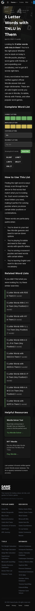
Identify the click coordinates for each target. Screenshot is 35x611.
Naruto (21, 535)
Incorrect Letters (11, 140)
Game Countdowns (25, 525)
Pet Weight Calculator (9, 546)
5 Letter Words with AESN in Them (17, 365)
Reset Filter (25, 151)
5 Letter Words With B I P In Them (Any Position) (17, 377)
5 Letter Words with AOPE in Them (17, 402)
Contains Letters (11, 131)
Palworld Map (23, 587)
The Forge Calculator (9, 549)
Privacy (14, 605)
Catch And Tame (7, 522)
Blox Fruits (5, 515)
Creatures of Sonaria (9, 525)
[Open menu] (7, 2)
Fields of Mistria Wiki (26, 562)
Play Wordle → (12, 454)
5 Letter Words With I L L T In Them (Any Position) (17, 329)
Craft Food (5, 529)
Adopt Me (5, 509)
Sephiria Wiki (23, 565)
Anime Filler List (7, 571)
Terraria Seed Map (25, 584)
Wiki (26, 2)
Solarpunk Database (26, 549)
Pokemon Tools (7, 574)
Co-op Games (23, 529)
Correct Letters (10, 114)
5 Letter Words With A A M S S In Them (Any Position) (17, 390)
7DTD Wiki (22, 575)
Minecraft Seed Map (8, 562)
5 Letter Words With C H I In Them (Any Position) (18, 306)
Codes (21, 2)
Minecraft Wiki (23, 519)
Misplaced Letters (11, 122)
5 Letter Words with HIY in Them (17, 318)
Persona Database (25, 568)
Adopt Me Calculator (8, 553)
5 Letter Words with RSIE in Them (17, 294)
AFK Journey (6, 532)
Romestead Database (26, 572)
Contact (26, 605)
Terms (20, 605)
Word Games (12, 11)
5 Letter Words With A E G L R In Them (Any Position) (17, 343)
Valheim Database (25, 546)
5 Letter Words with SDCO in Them (17, 355)
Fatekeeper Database (26, 558)
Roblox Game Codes (25, 512)
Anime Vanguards (8, 512)
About (8, 605)
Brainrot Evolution (8, 519)
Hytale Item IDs (24, 522)
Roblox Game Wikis (25, 509)
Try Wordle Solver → (15, 433)
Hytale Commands (25, 532)
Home (6, 11)
